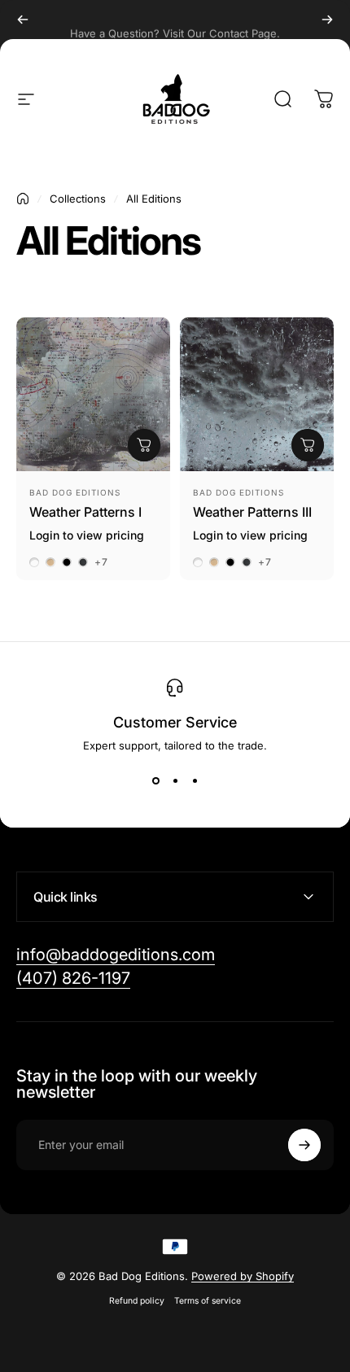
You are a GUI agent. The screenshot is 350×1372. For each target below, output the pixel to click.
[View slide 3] (194, 781)
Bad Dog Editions (74, 492)
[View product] (144, 445)
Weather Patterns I (85, 512)
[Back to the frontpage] (22, 198)
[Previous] (23, 19)
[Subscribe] (304, 1145)
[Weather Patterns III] (257, 394)
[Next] (327, 19)
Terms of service (207, 1301)
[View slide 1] (155, 781)
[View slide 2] (175, 781)
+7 (101, 562)
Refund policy (136, 1301)
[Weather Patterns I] (93, 394)
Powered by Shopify (242, 1275)
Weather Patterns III (252, 512)
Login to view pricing (86, 535)
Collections (78, 198)
